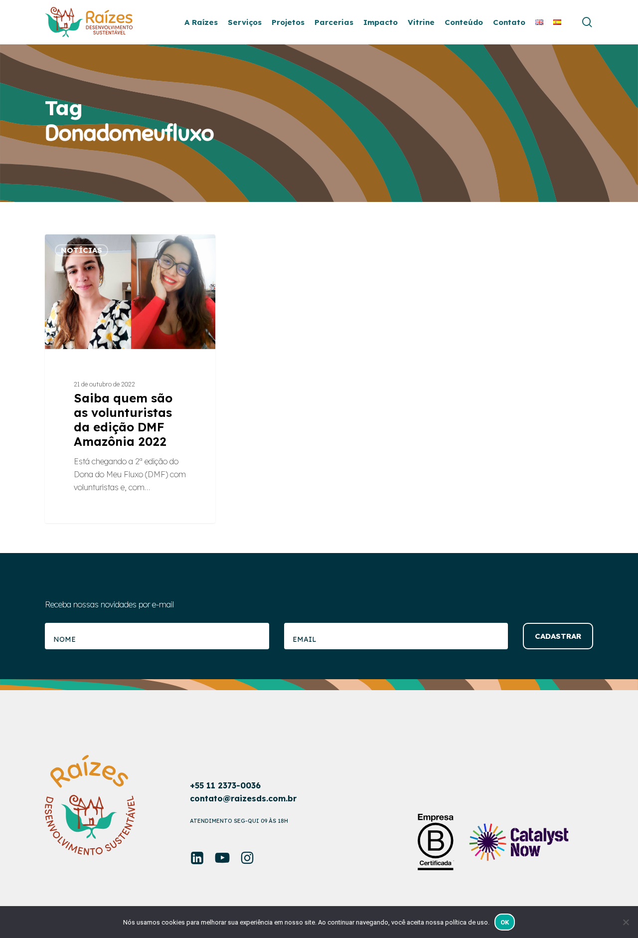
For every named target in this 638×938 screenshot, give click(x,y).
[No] (626, 922)
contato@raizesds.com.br (243, 798)
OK (504, 922)
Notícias (81, 250)
